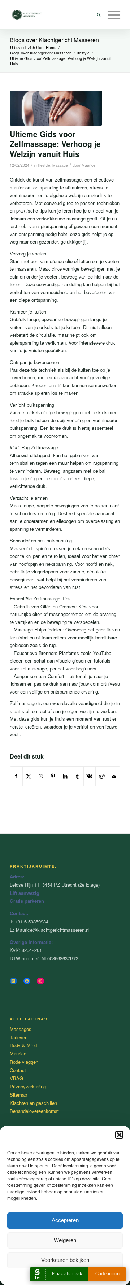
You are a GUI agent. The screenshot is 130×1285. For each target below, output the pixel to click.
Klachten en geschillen (33, 1103)
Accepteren (65, 1220)
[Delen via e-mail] (114, 776)
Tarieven (18, 1037)
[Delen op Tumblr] (77, 776)
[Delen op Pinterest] (53, 776)
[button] (119, 1134)
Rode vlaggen (24, 1061)
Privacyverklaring (28, 1086)
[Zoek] (95, 14)
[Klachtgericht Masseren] (54, 14)
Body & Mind (23, 1045)
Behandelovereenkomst (34, 1110)
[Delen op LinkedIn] (65, 776)
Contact (18, 1070)
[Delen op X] (29, 776)
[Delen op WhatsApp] (41, 776)
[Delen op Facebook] (16, 776)
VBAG (16, 1078)
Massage (60, 165)
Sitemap (18, 1094)
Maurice (88, 165)
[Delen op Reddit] (102, 776)
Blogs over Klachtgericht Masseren (54, 40)
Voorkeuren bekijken (65, 1260)
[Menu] (110, 14)
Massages (20, 1029)
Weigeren (65, 1240)
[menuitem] (95, 14)
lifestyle (44, 165)
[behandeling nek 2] (56, 108)
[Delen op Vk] (90, 776)
